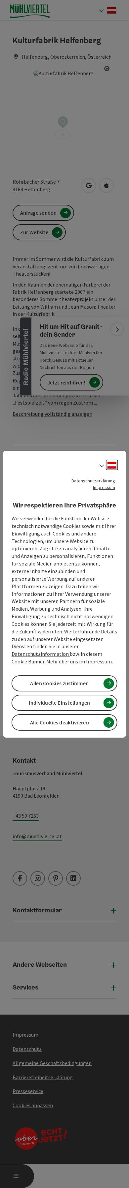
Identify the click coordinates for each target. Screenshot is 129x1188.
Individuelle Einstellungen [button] (59, 702)
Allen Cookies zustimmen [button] (59, 683)
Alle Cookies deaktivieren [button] (59, 722)
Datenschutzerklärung (93, 480)
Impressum (104, 487)
